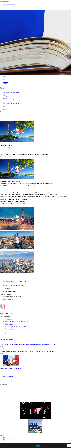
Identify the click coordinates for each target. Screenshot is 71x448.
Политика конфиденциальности (39, 442)
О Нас (3, 5)
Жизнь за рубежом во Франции (8, 376)
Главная (4, 90)
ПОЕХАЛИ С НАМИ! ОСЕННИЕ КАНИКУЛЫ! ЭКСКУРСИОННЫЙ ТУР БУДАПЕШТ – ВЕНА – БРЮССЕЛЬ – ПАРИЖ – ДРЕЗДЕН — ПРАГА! (25, 119)
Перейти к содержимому (4, 1)
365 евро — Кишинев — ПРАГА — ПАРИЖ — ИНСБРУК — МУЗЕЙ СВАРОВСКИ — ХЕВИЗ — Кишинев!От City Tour (27, 344)
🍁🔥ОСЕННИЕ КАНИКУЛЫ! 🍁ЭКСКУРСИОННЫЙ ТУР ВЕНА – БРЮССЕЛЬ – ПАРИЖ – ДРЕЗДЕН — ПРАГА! (27, 351)
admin (9, 147)
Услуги (4, 377)
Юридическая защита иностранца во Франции (9, 4)
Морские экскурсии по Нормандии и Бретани (10, 368)
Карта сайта (5, 98)
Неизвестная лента (6, 435)
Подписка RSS (5, 7)
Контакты (4, 6)
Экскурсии (4, 379)
